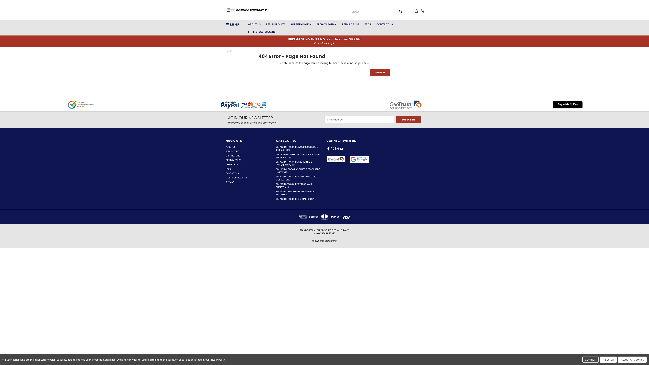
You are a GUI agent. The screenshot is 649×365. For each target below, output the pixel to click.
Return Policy (275, 24)
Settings (590, 359)
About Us (254, 24)
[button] (359, 159)
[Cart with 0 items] (422, 11)
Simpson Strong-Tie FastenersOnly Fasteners (295, 193)
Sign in (229, 177)
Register (242, 177)
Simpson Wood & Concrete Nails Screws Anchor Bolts (298, 156)
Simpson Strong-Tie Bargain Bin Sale (296, 199)
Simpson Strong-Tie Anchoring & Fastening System (294, 163)
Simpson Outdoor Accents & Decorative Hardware (298, 171)
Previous (640, 354)
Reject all (608, 359)
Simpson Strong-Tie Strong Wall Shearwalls (294, 186)
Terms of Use (350, 24)
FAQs (367, 24)
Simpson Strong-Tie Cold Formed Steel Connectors (297, 178)
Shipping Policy (300, 24)
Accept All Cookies (632, 359)
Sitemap (230, 182)
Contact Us (384, 24)
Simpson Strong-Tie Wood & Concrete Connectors (297, 148)
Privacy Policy (326, 24)
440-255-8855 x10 (263, 32)
